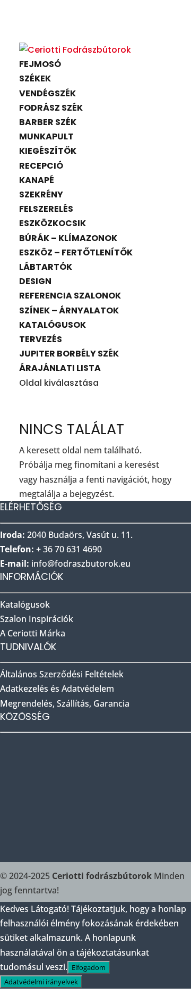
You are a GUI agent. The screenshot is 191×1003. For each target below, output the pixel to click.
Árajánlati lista (60, 368)
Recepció (41, 166)
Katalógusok (52, 325)
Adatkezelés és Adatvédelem (57, 688)
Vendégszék (47, 93)
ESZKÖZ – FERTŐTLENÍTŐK (76, 252)
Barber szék (47, 122)
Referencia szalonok (70, 295)
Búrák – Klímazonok (68, 238)
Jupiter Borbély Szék (69, 353)
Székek (35, 78)
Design (35, 281)
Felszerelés (46, 209)
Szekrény (41, 194)
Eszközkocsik (52, 223)
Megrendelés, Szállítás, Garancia (64, 703)
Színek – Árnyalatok (69, 310)
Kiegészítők (47, 151)
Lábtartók (45, 267)
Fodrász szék (51, 108)
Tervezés (40, 339)
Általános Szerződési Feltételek (62, 674)
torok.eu (81, 563)
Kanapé (36, 180)
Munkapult (46, 136)
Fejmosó (40, 64)
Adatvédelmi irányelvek (41, 982)
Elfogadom (89, 967)
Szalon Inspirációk (37, 619)
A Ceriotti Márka (32, 633)
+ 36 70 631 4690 (69, 549)
